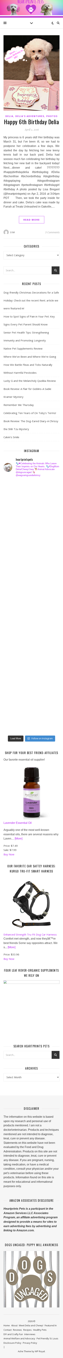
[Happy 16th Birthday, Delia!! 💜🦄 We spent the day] (13, 512)
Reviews (17, 1329)
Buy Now (9, 854)
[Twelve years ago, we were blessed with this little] (13, 701)
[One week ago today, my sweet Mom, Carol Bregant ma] (13, 575)
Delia (9, 116)
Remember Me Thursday (19, 405)
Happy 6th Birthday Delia (31, 121)
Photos (52, 116)
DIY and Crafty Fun (13, 1334)
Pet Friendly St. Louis (47, 1338)
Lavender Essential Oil (18, 822)
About (14, 1325)
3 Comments (52, 232)
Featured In (51, 1325)
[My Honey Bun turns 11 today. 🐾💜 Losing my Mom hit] (13, 562)
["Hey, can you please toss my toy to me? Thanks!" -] (13, 638)
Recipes (27, 1329)
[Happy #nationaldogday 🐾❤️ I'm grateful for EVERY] (13, 537)
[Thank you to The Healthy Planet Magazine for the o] (13, 613)
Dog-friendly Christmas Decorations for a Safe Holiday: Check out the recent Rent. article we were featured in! (31, 300)
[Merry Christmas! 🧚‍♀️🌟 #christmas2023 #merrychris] (13, 714)
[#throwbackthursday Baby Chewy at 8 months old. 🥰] (13, 663)
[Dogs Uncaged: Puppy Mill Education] (31, 1279)
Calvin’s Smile (11, 437)
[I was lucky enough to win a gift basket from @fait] (13, 587)
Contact (8, 1329)
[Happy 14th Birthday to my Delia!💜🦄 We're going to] (13, 651)
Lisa (12, 232)
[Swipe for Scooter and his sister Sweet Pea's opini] (13, 727)
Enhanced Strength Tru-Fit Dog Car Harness (30, 934)
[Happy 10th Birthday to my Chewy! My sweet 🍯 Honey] (13, 626)
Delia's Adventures (29, 116)
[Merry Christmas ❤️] (13, 524)
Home (7, 1325)
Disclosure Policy (12, 1342)
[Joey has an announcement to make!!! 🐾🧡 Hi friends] (13, 486)
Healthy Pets (40, 1329)
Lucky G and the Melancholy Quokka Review (30, 380)
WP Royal (40, 1351)
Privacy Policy (30, 1342)
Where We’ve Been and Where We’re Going (30, 356)
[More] (18, 838)
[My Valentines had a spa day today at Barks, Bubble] (13, 676)
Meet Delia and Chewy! (31, 1325)
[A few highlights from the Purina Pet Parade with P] (13, 689)
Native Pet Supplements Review (23, 348)
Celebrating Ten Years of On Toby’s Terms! (30, 413)
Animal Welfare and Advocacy (19, 1338)
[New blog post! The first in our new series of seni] (13, 600)
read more (31, 219)
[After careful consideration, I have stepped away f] (13, 499)
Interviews (29, 1334)
